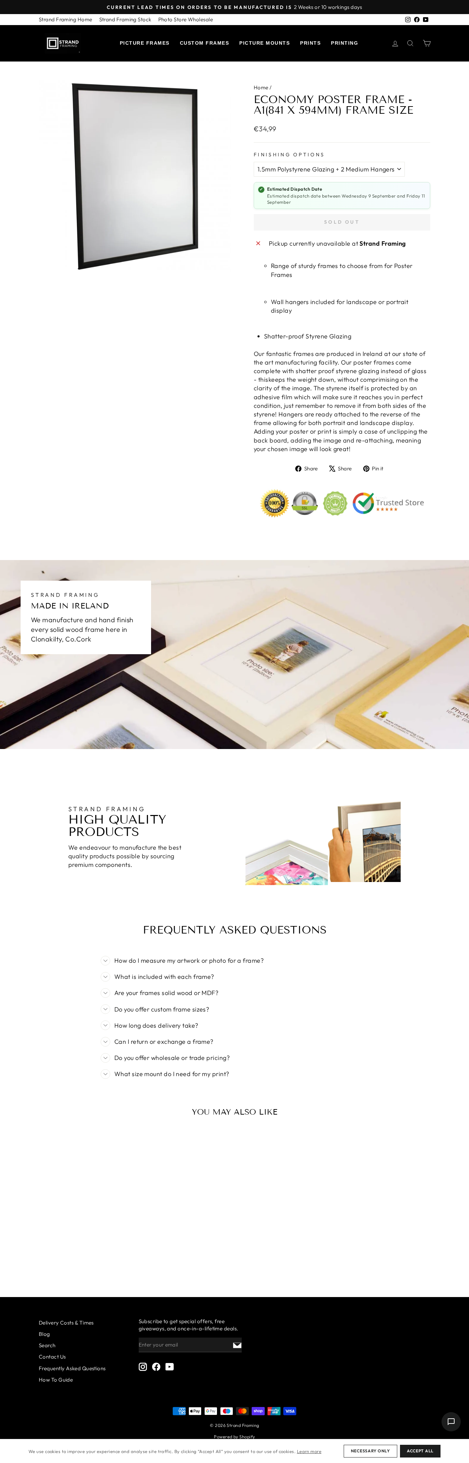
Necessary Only (370, 1450)
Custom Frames (204, 43)
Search (47, 1345)
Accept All (420, 1450)
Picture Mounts (264, 43)
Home (261, 87)
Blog (44, 1334)
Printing (344, 43)
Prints (310, 43)
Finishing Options (289, 155)
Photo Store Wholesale (185, 19)
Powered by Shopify (234, 1436)
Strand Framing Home (65, 19)
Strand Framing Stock (125, 19)
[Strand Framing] (63, 43)
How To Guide (56, 1379)
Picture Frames (145, 43)
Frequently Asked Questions (72, 1368)
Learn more (309, 1451)
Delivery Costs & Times (66, 1322)
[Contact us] (451, 1421)
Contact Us (52, 1356)
